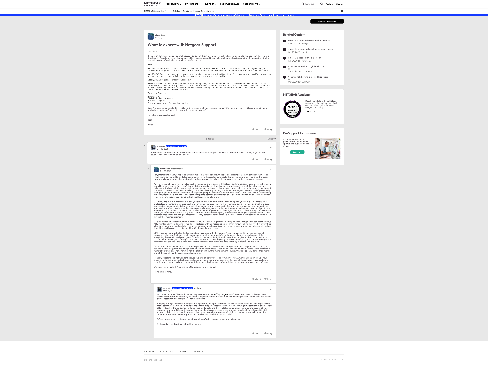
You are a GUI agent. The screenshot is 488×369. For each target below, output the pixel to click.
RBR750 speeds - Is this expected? (304, 57)
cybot (304, 52)
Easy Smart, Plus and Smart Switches (198, 11)
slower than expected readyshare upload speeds (311, 49)
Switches (176, 11)
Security (198, 351)
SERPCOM (306, 82)
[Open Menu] (342, 11)
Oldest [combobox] (272, 139)
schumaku (161, 146)
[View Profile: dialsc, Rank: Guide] (151, 36)
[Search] (321, 3)
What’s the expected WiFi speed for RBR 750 (309, 40)
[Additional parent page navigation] (168, 11)
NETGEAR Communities (154, 11)
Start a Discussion (327, 21)
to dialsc (197, 288)
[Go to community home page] (152, 4)
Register (330, 4)
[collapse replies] (145, 145)
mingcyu (306, 43)
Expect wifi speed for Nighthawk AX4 (306, 66)
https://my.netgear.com (221, 294)
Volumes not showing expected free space (308, 76)
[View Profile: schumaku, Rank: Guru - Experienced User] (153, 147)
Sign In (339, 4)
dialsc (157, 35)
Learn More (297, 152)
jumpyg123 (306, 61)
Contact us (166, 351)
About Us (149, 351)
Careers (183, 351)
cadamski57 (307, 71)
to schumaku (177, 169)
